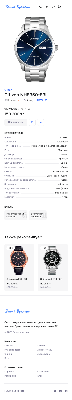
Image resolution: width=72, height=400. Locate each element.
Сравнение (43, 371)
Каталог (41, 345)
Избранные (10, 376)
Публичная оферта (14, 391)
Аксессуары (43, 354)
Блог (6, 358)
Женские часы (44, 350)
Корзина (9, 371)
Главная (8, 345)
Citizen (8, 90)
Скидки (8, 354)
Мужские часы (12, 350)
